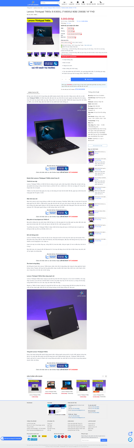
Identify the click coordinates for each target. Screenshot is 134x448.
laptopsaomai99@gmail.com (78, 410)
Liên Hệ (49, 430)
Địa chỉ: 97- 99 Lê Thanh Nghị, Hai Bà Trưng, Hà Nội (36, 426)
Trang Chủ (49, 423)
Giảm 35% (49, 388)
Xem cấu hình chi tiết (97, 145)
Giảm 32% (97, 391)
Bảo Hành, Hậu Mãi (91, 4)
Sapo (87, 446)
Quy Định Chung (51, 428)
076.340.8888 (80, 89)
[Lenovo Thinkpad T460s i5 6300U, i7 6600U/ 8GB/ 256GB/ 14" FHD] (30, 54)
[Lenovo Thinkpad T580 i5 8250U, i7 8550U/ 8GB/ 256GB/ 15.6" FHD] (83, 389)
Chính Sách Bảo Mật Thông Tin (75, 423)
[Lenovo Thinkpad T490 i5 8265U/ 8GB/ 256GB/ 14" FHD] (35, 389)
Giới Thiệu (49, 425)
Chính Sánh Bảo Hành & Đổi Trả (75, 425)
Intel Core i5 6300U (66, 42)
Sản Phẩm (49, 426)
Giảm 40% (65, 388)
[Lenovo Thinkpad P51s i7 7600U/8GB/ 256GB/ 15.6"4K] (99, 389)
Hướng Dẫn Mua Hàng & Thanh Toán (76, 428)
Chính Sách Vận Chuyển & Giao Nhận (76, 426)
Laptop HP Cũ (91, 425)
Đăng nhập (90, 428)
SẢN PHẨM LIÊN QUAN (34, 376)
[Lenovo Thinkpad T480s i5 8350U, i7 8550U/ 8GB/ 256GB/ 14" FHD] (51, 387)
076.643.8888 (95, 412)
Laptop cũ (64, 4)
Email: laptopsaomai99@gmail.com (35, 430)
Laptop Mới (71, 4)
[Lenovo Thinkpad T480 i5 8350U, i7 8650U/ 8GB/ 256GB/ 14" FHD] (67, 387)
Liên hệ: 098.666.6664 (73, 416)
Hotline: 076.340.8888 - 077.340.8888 (36, 428)
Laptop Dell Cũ (91, 423)
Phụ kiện (83, 4)
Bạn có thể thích (93, 149)
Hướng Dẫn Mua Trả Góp (73, 430)
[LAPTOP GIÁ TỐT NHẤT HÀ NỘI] (33, 2)
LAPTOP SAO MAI (31, 423)
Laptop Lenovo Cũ (92, 426)
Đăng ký (90, 430)
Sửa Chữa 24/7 (100, 4)
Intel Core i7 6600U (77, 42)
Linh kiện (78, 4)
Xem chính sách (88, 45)
